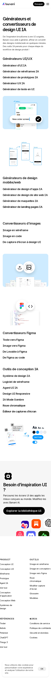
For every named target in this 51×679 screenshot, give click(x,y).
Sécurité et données (39, 633)
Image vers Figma (14, 345)
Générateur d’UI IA (14, 65)
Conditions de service (40, 623)
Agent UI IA (10, 387)
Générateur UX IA (14, 83)
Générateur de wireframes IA (21, 71)
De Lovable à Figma (15, 351)
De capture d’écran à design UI (22, 242)
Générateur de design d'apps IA (22, 189)
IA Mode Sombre (13, 399)
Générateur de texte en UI (18, 89)
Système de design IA (17, 376)
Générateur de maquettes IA (20, 201)
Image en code (12, 236)
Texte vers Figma (13, 339)
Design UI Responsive (16, 393)
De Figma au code (14, 357)
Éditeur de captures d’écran (19, 411)
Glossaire (34, 593)
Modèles (34, 598)
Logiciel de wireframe (16, 381)
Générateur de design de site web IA (25, 195)
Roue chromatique (14, 405)
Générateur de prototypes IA (20, 77)
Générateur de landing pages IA (22, 206)
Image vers (35, 573)
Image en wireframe (15, 230)
